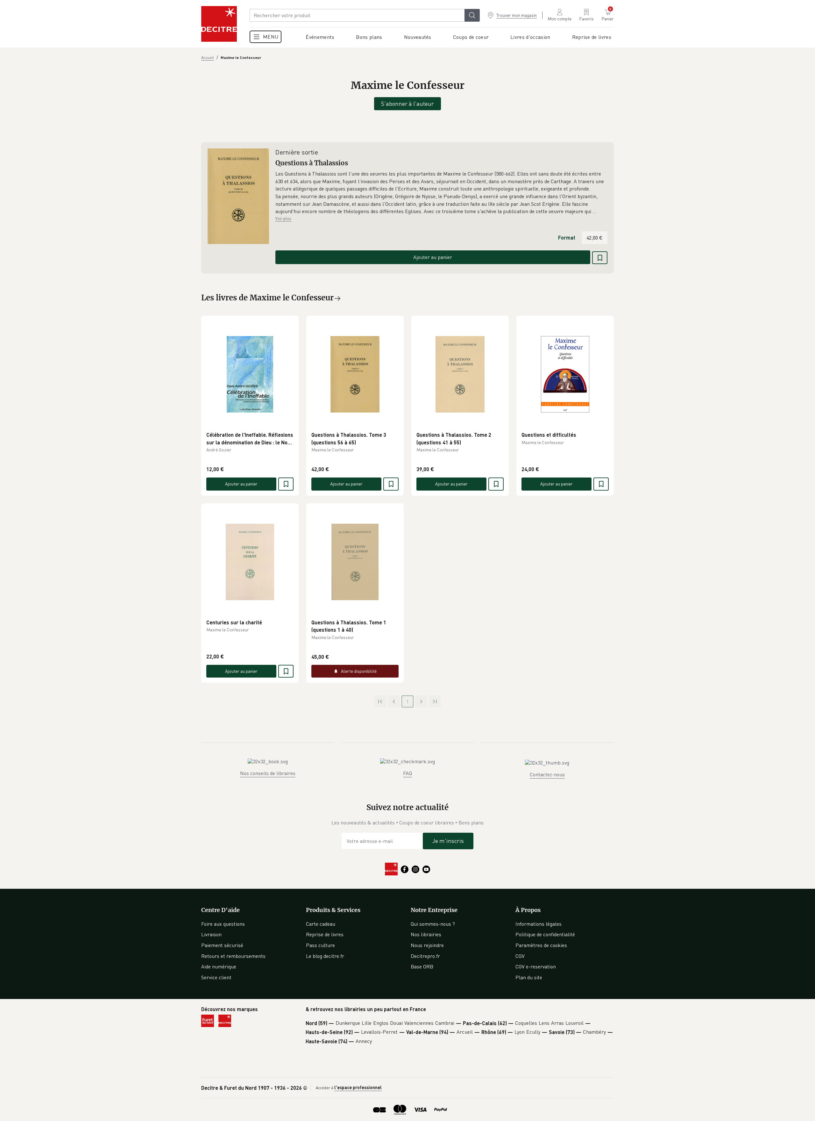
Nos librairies (426, 934)
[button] (441, 192)
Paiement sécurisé (222, 945)
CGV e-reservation (535, 966)
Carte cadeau (320, 924)
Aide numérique (218, 966)
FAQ (407, 773)
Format (566, 237)
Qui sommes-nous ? (433, 924)
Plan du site (528, 977)
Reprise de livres (325, 934)
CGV (520, 956)
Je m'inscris (448, 840)
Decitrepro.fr (425, 956)
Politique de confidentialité (545, 934)
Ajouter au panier (432, 257)
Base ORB (422, 966)
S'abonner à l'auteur (407, 103)
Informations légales (538, 924)
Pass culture (320, 945)
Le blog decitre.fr (325, 956)
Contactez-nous (547, 774)
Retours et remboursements (233, 956)
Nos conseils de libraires (267, 773)
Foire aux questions (223, 924)
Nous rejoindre (427, 945)
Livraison (211, 934)
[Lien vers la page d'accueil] (219, 24)
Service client (216, 977)
